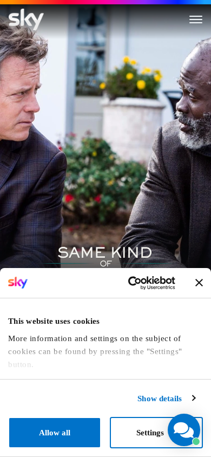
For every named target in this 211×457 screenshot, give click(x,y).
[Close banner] (199, 282)
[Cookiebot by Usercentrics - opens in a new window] (131, 283)
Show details (159, 398)
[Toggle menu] (195, 19)
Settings (150, 432)
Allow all (54, 432)
